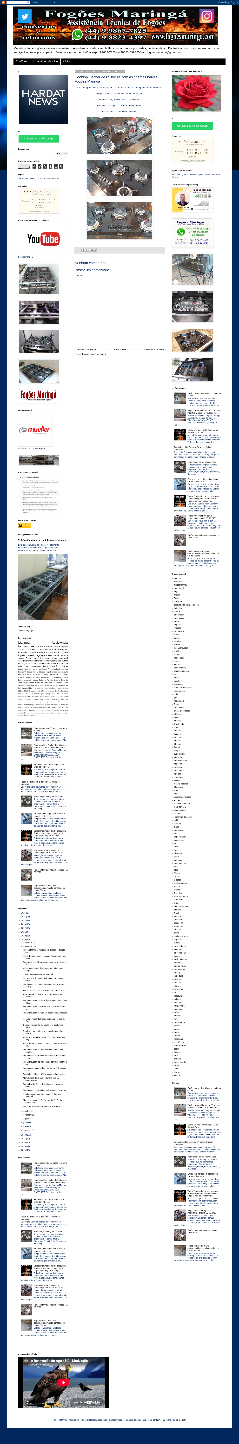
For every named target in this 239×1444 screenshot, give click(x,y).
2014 (23, 1150)
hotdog (21, 705)
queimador (42, 652)
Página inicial (120, 349)
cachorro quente (181, 936)
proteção (44, 688)
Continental (52, 669)
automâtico (55, 666)
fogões (64, 646)
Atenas (51, 691)
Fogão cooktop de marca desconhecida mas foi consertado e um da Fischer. (49, 888)
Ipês (20, 680)
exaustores (60, 685)
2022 (23, 928)
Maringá (24, 642)
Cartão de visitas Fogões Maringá (38, 974)
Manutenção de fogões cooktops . (49, 797)
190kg (20, 691)
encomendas (63, 699)
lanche (25, 688)
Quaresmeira (28, 683)
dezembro (28, 943)
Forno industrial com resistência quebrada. (42, 1106)
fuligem (21, 672)
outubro (27, 1111)
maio (25, 1126)
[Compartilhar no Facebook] (91, 250)
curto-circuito (62, 672)
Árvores (26, 715)
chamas (21, 685)
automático (55, 652)
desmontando (44, 699)
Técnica (22, 649)
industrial (22, 652)
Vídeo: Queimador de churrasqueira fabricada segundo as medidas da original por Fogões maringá (50, 833)
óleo (66, 688)
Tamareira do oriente (53, 683)
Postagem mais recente (85, 349)
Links (66, 61)
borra (58, 696)
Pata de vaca (180, 807)
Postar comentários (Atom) (94, 354)
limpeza (30, 655)
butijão (57, 655)
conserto (32, 649)
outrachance (23, 710)
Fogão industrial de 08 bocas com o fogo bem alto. (45, 1074)
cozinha (53, 658)
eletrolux (54, 699)
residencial (63, 658)
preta (43, 710)
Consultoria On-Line (45, 61)
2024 (23, 920)
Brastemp (32, 663)
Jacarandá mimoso (30, 680)
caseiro (64, 655)
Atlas (20, 661)
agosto (26, 1119)
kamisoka (160, 1420)
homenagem (63, 702)
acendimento (36, 661)
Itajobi (42, 694)
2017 (23, 1139)
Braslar (57, 691)
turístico (65, 713)
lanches (41, 705)
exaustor (21, 702)
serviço (21, 658)
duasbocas (35, 685)
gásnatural (54, 674)
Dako (50, 655)
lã (59, 705)
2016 (23, 1142)
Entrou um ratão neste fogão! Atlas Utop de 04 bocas (49, 766)
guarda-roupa (52, 702)
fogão (57, 646)
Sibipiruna (39, 683)
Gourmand (35, 694)
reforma (21, 677)
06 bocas (28, 672)
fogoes (21, 655)
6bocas (42, 672)
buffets (65, 661)
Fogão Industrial (33, 658)
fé (67, 685)
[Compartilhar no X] (88, 250)
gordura (43, 702)
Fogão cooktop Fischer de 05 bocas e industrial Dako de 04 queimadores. (50, 746)
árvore (32, 715)
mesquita (64, 705)
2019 (23, 939)
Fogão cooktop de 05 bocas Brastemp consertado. (45, 1090)
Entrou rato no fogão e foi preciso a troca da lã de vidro (49, 815)
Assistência (60, 642)
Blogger (182, 1420)
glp (27, 666)
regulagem (41, 655)
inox (19, 688)
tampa (37, 713)
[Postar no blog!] (85, 250)
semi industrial (23, 713)
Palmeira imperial (53, 680)
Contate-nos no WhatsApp (39, 138)
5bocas (44, 669)
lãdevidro (32, 688)
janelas (35, 705)
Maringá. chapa (51, 694)
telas (42, 713)
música (60, 707)
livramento (54, 705)
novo (66, 707)
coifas (20, 666)
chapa (54, 672)
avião (66, 683)
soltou (32, 713)
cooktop (45, 658)
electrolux (22, 674)
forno (65, 652)
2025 (23, 917)
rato (62, 688)
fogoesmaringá (28, 646)
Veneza (21, 696)
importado (28, 705)
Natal (66, 694)
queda (48, 710)
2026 (23, 913)
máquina (46, 707)
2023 (23, 924)
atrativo (53, 696)
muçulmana (37, 707)
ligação (47, 705)
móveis (53, 707)
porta (38, 710)
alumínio (28, 696)
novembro (28, 947)
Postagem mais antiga (154, 349)
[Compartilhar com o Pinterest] (95, 250)
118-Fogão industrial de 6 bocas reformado (42, 540)
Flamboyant (59, 677)
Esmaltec (64, 691)
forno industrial (33, 674)
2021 (23, 932)
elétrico (32, 669)
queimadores (54, 688)
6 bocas (32, 691)
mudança (28, 707)
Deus (45, 666)
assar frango (45, 696)
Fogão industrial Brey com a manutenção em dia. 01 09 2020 (48, 851)
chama (32, 652)
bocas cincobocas (182, 711)
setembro (27, 1115)
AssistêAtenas (42, 691)
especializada (50, 685)
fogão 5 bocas (32, 702)
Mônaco (60, 694)
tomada (48, 713)
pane (38, 688)
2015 (26, 691)
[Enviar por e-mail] (82, 250)
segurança (29, 677)
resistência (64, 710)
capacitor (28, 699)
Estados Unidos (24, 694)
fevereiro (27, 1130)
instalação (22, 663)
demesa (64, 669)
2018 (23, 1135)
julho (25, 1122)
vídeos (20, 715)
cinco (28, 685)
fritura (38, 669)
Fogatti (48, 672)
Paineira (42, 680)
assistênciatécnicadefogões (54, 649)
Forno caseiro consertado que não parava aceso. (44, 990)
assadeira (35, 696)
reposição (55, 710)
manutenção (46, 646)
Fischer (26, 661)
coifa (59, 669)
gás (59, 661)
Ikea (66, 677)
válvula (37, 677)
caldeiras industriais (47, 663)
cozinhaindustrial (50, 661)
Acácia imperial (47, 677)
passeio (32, 710)
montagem (64, 674)
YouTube (21, 61)
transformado (56, 713)
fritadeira (44, 674)
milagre (21, 707)
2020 (23, 936)
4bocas (36, 672)
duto (42, 685)
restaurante (36, 666)
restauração (62, 663)
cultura (35, 699)
